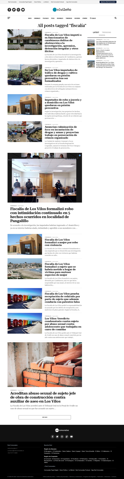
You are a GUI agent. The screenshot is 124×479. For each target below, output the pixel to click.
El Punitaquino (69, 460)
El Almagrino (48, 451)
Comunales (37, 18)
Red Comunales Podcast (57, 2)
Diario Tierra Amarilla (88, 451)
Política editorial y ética (49, 476)
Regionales (60, 18)
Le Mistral (46, 2)
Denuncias (107, 476)
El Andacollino (93, 459)
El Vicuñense (75, 459)
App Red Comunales (71, 2)
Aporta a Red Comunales (108, 2)
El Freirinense (55, 453)
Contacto (113, 476)
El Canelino (89, 460)
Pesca (52, 18)
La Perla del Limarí (58, 460)
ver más (44, 417)
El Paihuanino (84, 459)
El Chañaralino (57, 451)
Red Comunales (12, 2)
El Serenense (56, 459)
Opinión (85, 18)
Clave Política (37, 2)
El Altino (97, 451)
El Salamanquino (106, 460)
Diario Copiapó (76, 451)
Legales (93, 18)
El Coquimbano (65, 459)
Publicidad (100, 476)
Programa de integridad (89, 476)
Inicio (29, 18)
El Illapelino (97, 460)
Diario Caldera (66, 451)
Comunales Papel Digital (25, 2)
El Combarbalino (80, 460)
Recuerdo (77, 18)
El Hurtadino (102, 459)
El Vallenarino (105, 451)
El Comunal (47, 459)
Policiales (46, 18)
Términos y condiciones (75, 476)
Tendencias (69, 18)
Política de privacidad (62, 476)
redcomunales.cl (12, 448)
